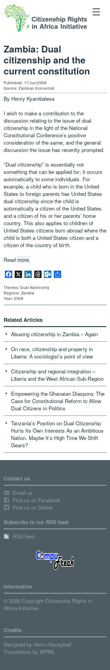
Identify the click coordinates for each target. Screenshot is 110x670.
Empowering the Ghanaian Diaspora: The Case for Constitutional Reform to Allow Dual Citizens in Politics (58, 401)
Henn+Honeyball (52, 644)
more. (23, 259)
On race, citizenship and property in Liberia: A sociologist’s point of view (52, 352)
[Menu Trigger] (96, 11)
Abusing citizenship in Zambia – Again (54, 334)
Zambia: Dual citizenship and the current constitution (47, 59)
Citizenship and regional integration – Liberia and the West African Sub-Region (57, 374)
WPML (47, 651)
